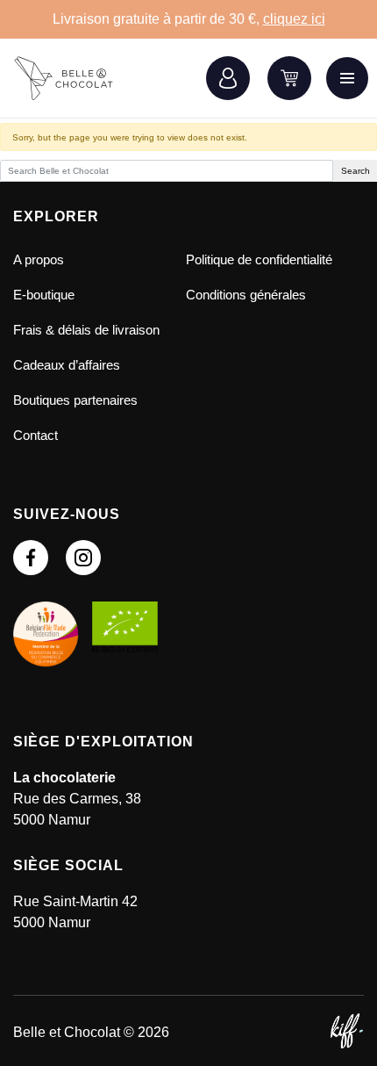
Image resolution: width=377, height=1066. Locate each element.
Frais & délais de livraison (86, 329)
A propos (38, 259)
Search (355, 171)
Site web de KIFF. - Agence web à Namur (346, 1030)
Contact (35, 435)
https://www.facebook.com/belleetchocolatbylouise (30, 557)
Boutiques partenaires (75, 400)
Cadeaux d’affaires (66, 364)
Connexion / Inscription (228, 78)
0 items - (289, 78)
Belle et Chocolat (74, 78)
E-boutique (44, 294)
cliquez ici (294, 18)
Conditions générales (246, 294)
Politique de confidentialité (259, 259)
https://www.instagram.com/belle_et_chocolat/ (83, 557)
